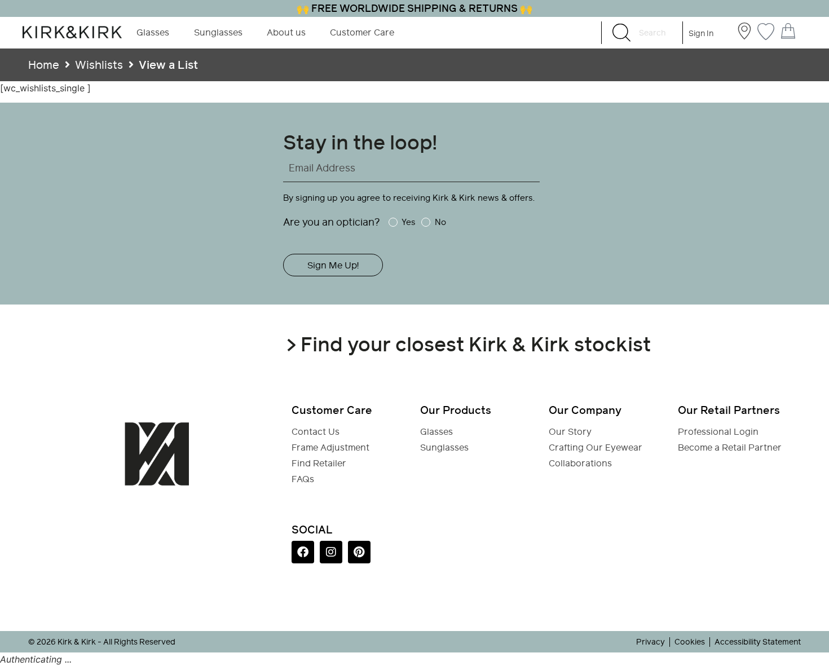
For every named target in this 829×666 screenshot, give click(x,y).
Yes (409, 222)
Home (43, 65)
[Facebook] (303, 552)
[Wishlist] (766, 30)
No (440, 222)
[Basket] (788, 31)
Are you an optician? (331, 221)
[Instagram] (331, 552)
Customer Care (362, 32)
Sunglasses (218, 32)
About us (286, 32)
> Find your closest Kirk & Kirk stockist (468, 344)
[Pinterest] (359, 552)
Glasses (152, 32)
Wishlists (99, 65)
